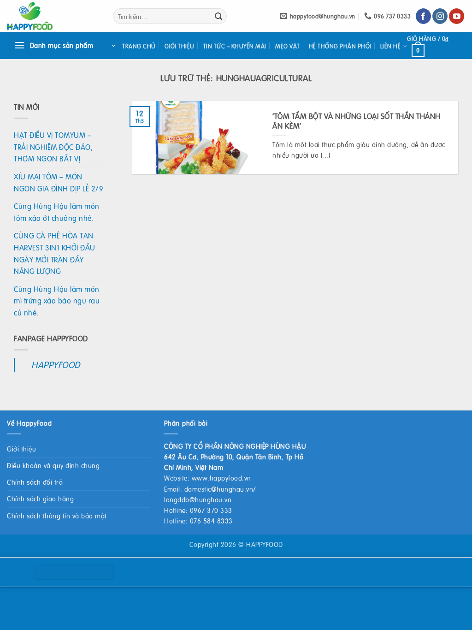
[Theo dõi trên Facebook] (423, 16)
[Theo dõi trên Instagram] (440, 16)
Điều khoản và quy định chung (53, 465)
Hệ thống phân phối (340, 46)
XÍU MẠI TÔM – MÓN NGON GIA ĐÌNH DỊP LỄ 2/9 (58, 182)
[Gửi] (218, 16)
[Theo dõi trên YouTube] (456, 16)
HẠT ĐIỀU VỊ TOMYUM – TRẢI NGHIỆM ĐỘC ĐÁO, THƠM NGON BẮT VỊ (53, 147)
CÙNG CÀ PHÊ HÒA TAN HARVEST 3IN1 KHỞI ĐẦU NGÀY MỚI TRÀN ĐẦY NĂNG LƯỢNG (54, 253)
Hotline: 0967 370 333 (198, 510)
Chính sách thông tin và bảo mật (57, 515)
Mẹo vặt (287, 46)
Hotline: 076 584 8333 (198, 520)
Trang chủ (139, 46)
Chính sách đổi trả (35, 482)
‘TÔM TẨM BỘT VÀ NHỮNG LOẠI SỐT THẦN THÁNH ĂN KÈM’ (356, 121)
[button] (64, 45)
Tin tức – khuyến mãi (234, 46)
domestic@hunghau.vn (219, 488)
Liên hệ (390, 46)
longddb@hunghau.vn (197, 499)
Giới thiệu (180, 46)
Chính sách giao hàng (40, 498)
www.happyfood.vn (221, 477)
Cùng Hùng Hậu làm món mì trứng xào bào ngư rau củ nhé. (57, 301)
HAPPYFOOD (55, 364)
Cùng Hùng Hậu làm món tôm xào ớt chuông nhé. (57, 212)
